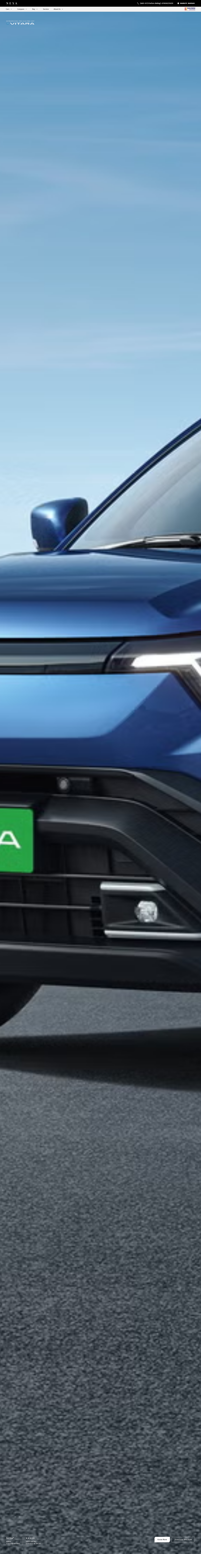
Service (46, 9)
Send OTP (89, 1547)
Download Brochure (35, 1540)
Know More (14, 1540)
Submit (188, 1547)
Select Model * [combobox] (25, 1547)
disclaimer (29, 1552)
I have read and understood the (20, 1552)
